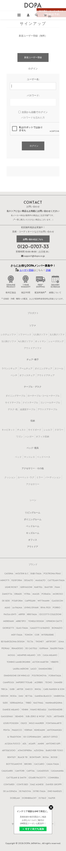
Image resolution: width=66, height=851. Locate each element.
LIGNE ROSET (11, 587)
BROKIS (28, 763)
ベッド (18, 456)
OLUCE (24, 723)
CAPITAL (31, 770)
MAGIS (35, 593)
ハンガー (29, 436)
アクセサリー (32, 484)
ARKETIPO (21, 621)
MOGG (11, 655)
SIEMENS (19, 716)
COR (37, 634)
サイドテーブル (12, 402)
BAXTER (49, 587)
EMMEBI (58, 682)
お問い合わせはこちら (33, 239)
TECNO (48, 682)
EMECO (29, 689)
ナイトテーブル (30, 402)
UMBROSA (59, 695)
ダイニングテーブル (15, 395)
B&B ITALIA (36, 573)
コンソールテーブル (50, 402)
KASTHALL (38, 702)
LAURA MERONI (20, 668)
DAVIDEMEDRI (55, 709)
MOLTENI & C (21, 573)
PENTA (6, 729)
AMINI (41, 743)
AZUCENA (39, 750)
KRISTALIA (32, 614)
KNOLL (38, 689)
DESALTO (28, 580)
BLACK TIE (23, 757)
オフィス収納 (42, 436)
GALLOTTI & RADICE (40, 627)
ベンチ (14, 375)
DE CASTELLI (31, 648)
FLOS (49, 716)
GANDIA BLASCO (43, 695)
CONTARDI (9, 784)
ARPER (21, 614)
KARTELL (38, 587)
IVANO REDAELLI (38, 709)
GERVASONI (26, 587)
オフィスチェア (27, 375)
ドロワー (58, 429)
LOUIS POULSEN (10, 723)
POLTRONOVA (39, 675)
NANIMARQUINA (54, 702)
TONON (28, 634)
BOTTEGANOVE (14, 763)
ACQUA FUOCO (12, 743)
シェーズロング (56, 341)
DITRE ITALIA (39, 791)
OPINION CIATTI (54, 621)
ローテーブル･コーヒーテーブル (44, 395)
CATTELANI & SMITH (16, 777)
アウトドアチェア (46, 375)
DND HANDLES (55, 791)
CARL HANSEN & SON (53, 689)
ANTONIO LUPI (53, 743)
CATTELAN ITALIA (56, 580)
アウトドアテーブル (47, 409)
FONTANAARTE (54, 723)
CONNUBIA (53, 777)
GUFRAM (43, 648)
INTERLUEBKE (47, 634)
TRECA (4, 689)
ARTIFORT (51, 641)
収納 (32, 420)
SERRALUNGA (16, 702)
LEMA (61, 641)
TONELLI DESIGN (36, 621)
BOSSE (54, 757)
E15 (39, 655)
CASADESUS (43, 770)
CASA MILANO (50, 655)
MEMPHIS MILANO (26, 655)
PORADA (46, 593)
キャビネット (8, 429)
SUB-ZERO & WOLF (35, 716)
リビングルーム (32, 512)
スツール (58, 368)
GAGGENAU (7, 716)
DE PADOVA (25, 791)
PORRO (56, 607)
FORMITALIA (55, 675)
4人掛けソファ (25, 341)
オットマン (40, 341)
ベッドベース (43, 456)
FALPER (51, 797)
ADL (24, 743)
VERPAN (28, 729)
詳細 (48, 270)
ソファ (32, 325)
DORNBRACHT (29, 797)
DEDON (4, 695)
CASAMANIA (57, 770)
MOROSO (58, 593)
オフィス (32, 539)
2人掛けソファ (57, 334)
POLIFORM (17, 600)
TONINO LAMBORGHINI (18, 661)
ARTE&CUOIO (9, 750)
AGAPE (32, 743)
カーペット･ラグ (26, 477)
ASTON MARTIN (40, 661)
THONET (39, 641)
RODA (13, 695)
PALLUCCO (17, 729)
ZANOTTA (7, 593)
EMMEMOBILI (45, 668)
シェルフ (47, 429)
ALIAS (7, 607)
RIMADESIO (17, 648)
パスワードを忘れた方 (33, 117)
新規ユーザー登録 (33, 57)
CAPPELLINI (30, 600)
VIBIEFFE (55, 661)
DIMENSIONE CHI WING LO (17, 675)
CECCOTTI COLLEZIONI (50, 614)
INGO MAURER (36, 723)
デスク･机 (13, 409)
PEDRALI (5, 648)
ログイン (34, 145)
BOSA (46, 757)
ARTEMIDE (59, 716)
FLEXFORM (17, 580)
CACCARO (39, 763)
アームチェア (25, 368)
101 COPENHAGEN (32, 736)
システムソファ (8, 334)
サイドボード (34, 429)
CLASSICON (57, 600)
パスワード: (33, 95)
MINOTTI (4, 580)
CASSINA (8, 573)
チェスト (21, 429)
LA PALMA (17, 607)
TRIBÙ (28, 702)
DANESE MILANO (11, 709)
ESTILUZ (42, 797)
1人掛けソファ (41, 334)
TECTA (30, 641)
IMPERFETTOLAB (24, 682)
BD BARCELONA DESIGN (13, 641)
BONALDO (57, 627)
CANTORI (19, 770)
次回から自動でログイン (35, 112)
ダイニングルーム (32, 519)
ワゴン (19, 436)
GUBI (12, 689)
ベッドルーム (32, 526)
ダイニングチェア (43, 368)
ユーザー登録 (26, 270)
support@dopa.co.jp (34, 255)
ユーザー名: (33, 79)
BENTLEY (11, 757)
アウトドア (32, 546)
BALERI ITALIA (57, 648)
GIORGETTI (8, 627)
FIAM (57, 587)
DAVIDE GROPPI (54, 784)
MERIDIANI (8, 621)
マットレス (29, 456)
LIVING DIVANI (31, 607)
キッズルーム (32, 532)
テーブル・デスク (32, 386)
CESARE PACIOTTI (37, 777)
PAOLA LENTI (10, 614)
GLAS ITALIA (22, 627)
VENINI (24, 709)
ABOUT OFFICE (50, 736)
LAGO (34, 668)
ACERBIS (39, 682)
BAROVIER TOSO (54, 750)
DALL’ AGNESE (37, 784)
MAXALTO (40, 580)
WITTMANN (43, 600)
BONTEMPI (35, 757)
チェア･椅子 (33, 359)
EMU (21, 695)
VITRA (27, 593)
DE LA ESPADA (10, 791)
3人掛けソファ (9, 341)
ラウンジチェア (9, 368)
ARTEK (20, 689)
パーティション (53, 477)
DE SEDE (6, 600)
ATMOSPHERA (25, 750)
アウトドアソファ (32, 348)
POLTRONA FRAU (52, 573)
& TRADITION (14, 736)
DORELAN (15, 797)
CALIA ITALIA (53, 763)
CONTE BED (22, 784)
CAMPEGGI (8, 682)
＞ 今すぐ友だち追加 (33, 828)
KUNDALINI (39, 729)
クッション (9, 477)
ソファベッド (24, 334)
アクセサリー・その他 (33, 468)
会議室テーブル (27, 409)
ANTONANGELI (54, 729)
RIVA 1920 (46, 607)
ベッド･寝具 (33, 447)
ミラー (39, 477)
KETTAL (28, 695)
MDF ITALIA (16, 634)
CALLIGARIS (7, 770)
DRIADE (18, 593)
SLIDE (5, 702)
